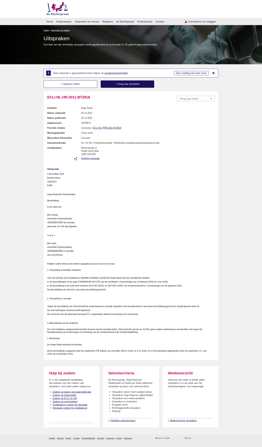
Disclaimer (128, 438)
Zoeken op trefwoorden (64, 395)
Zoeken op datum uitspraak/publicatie (72, 392)
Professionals (144, 21)
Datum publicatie (56, 118)
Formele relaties (56, 128)
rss (173, 438)
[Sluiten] (213, 73)
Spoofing (100, 438)
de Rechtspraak (125, 21)
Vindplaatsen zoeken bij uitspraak (70, 404)
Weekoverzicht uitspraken (183, 420)
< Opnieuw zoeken (70, 84)
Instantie (52, 108)
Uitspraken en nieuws (87, 21)
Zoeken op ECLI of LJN (65, 398)
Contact (160, 21)
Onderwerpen (64, 21)
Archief (119, 438)
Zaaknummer (54, 123)
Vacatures (110, 438)
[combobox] (196, 98)
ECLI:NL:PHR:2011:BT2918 (107, 128)
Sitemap (60, 438)
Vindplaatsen (54, 148)
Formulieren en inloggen (202, 21)
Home (49, 21)
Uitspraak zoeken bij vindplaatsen (70, 408)
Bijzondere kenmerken (59, 138)
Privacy (68, 438)
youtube (213, 438)
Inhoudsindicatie (56, 143)
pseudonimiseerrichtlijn (116, 73)
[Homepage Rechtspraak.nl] (56, 8)
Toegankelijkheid (88, 438)
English (52, 438)
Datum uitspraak (56, 113)
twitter (194, 438)
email (178, 438)
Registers (107, 21)
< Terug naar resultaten (127, 84)
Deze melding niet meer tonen (191, 73)
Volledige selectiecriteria (122, 420)
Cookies (76, 438)
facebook (199, 438)
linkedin (208, 438)
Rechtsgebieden (56, 133)
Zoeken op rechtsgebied (65, 401)
